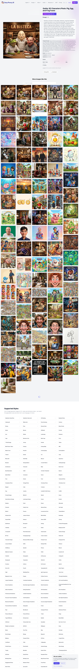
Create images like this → (49, 14)
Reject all (63, 663)
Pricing (60, 2)
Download (55, 71)
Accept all (57, 663)
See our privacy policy (58, 666)
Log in (69, 2)
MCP (56, 2)
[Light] (66, 2)
